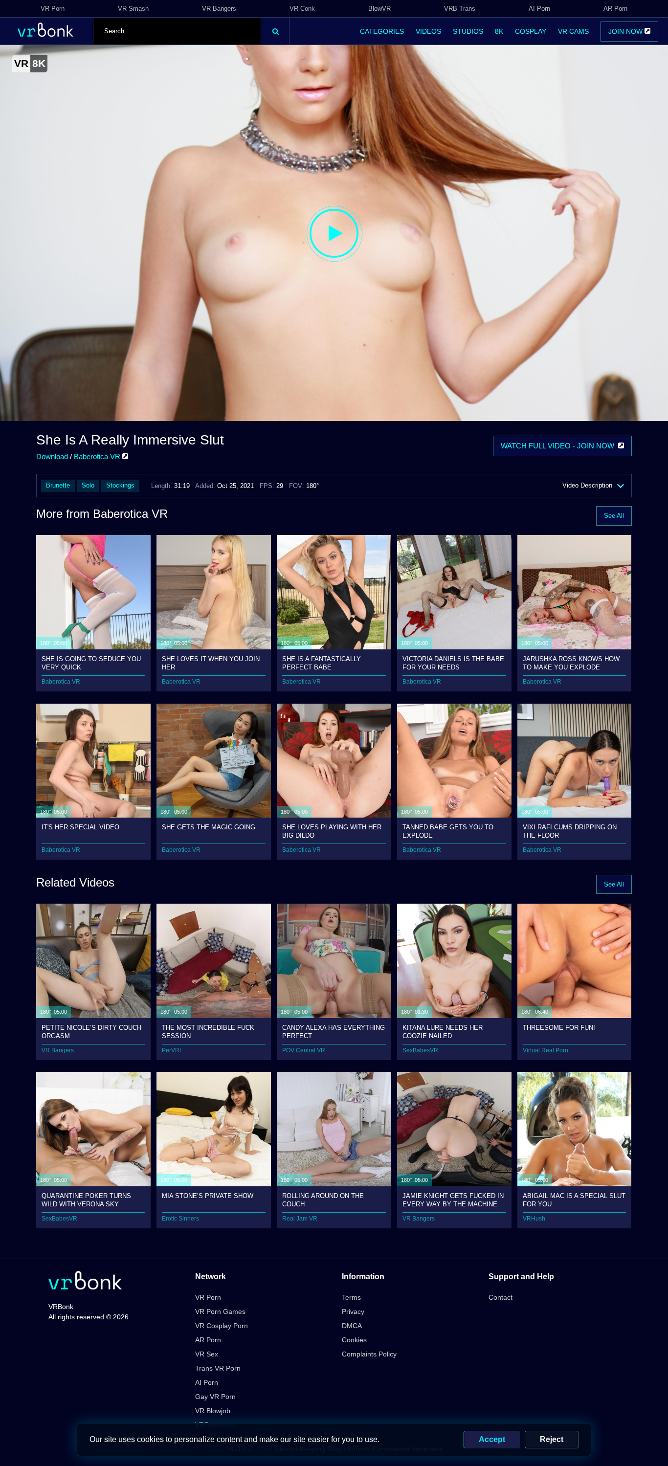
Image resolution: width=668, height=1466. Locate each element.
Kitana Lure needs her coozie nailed (442, 1031)
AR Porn (615, 8)
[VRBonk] (85, 1281)
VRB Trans (459, 8)
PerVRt (171, 1050)
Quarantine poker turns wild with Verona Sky (86, 1199)
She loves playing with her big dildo (331, 831)
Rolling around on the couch (323, 1199)
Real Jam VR (299, 1218)
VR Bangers (219, 8)
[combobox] (177, 31)
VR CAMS (573, 31)
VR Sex (206, 1354)
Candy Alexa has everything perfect (333, 1031)
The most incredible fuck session (208, 1031)
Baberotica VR (98, 456)
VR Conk (302, 8)
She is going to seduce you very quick (91, 662)
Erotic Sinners (180, 1218)
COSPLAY (530, 31)
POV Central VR (303, 1050)
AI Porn (539, 8)
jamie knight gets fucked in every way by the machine (453, 1199)
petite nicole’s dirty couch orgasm (91, 1031)
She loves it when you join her (211, 662)
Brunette (58, 485)
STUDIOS (468, 31)
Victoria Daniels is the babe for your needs (453, 662)
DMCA (352, 1326)
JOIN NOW (626, 31)
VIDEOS (428, 31)
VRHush (534, 1218)
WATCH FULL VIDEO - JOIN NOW (559, 446)
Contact (500, 1297)
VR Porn (53, 8)
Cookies (354, 1340)
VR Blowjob (212, 1411)
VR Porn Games (220, 1311)
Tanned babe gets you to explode (447, 831)
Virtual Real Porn (545, 1050)
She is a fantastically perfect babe (321, 662)
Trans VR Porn (218, 1368)
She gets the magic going (208, 827)
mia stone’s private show (207, 1195)
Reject (551, 1439)
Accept (492, 1439)
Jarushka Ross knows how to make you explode (571, 662)
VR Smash (133, 8)
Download (52, 456)
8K (499, 31)
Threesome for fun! (559, 1027)
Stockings (120, 485)
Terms (351, 1297)
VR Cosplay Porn (221, 1326)
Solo (88, 485)
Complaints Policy (369, 1354)
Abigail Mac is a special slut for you (574, 1199)
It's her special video (80, 827)
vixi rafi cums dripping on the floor (570, 831)
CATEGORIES (382, 31)
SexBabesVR (420, 1050)
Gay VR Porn (215, 1396)
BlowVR (379, 8)
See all (614, 515)
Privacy (353, 1311)
